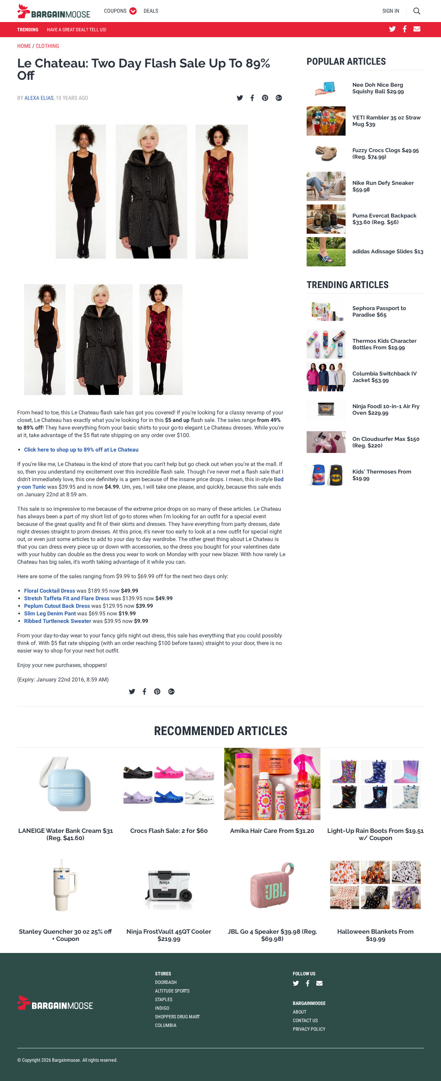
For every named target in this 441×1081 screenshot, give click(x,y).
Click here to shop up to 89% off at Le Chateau (81, 449)
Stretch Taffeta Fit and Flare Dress (67, 598)
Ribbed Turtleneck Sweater (57, 621)
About (299, 1012)
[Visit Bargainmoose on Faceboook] (404, 29)
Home (24, 46)
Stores (163, 973)
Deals (151, 11)
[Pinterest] (265, 98)
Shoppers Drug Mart (177, 1016)
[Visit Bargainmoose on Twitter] (392, 29)
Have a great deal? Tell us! (76, 29)
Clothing (47, 46)
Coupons (115, 11)
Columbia (165, 1025)
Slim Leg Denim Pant (50, 613)
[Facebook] (252, 98)
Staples (163, 999)
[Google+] (279, 98)
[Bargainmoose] (53, 11)
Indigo (162, 1008)
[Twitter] (240, 98)
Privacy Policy (309, 1029)
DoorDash (166, 982)
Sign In (390, 11)
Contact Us (305, 1020)
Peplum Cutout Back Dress (57, 606)
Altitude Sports (172, 991)
